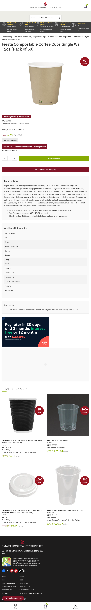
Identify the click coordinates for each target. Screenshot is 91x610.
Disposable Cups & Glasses (43, 36)
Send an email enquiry (46, 169)
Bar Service (26, 36)
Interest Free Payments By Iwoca (31, 593)
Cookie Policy (7, 590)
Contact (23, 576)
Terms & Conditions (8, 583)
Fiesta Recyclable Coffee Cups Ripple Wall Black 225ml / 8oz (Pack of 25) (22, 441)
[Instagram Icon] (8, 571)
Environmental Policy (9, 586)
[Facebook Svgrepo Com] (4, 571)
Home (4, 36)
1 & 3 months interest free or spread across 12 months (65, 29)
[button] (48, 13)
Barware (17, 36)
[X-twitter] (24, 571)
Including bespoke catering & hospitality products (12, 29)
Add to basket (54, 158)
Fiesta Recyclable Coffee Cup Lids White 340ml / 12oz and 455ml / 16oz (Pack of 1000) (22, 511)
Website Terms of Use (27, 590)
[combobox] (45, 18)
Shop (10, 36)
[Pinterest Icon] (16, 571)
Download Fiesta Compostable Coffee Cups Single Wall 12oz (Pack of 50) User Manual (44, 309)
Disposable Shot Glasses (57, 440)
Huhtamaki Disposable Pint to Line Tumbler (65, 510)
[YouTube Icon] (12, 571)
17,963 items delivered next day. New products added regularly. (46, 29)
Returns (4, 593)
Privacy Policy (25, 586)
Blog (3, 580)
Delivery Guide (25, 583)
